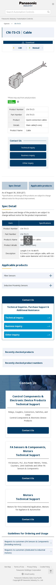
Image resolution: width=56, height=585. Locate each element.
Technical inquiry (28, 147)
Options (7, 24)
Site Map (7, 567)
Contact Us (28, 430)
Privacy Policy (32, 567)
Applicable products (41, 185)
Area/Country (29, 574)
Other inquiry (28, 163)
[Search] (48, 12)
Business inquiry (28, 155)
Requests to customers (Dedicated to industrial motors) (25, 551)
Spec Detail (15, 185)
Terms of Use (19, 567)
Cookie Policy (45, 567)
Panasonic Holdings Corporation (28, 570)
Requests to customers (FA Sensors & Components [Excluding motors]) (27, 543)
